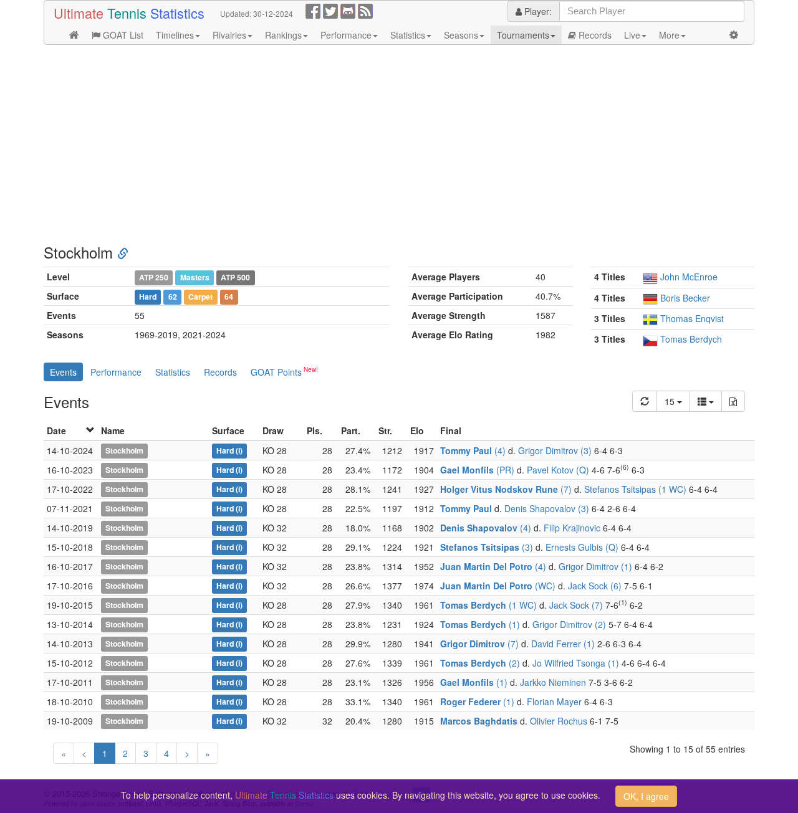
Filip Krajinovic (572, 527)
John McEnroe (689, 276)
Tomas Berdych (691, 339)
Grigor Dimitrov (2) (569, 624)
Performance (346, 35)
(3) (486, 547)
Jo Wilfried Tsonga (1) (575, 663)
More (669, 35)
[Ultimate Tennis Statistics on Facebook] (312, 10)
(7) (506, 489)
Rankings (283, 35)
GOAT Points (276, 372)
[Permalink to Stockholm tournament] (122, 252)
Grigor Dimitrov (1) (595, 566)
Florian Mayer (554, 701)
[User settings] (733, 35)
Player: (537, 11)
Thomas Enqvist (692, 318)
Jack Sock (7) (576, 605)
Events (63, 372)
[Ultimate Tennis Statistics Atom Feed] (365, 10)
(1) (480, 624)
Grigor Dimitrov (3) (555, 450)
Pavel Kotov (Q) (558, 470)
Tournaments (523, 35)
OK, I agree (646, 796)
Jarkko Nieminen (553, 682)
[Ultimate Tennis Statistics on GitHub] (347, 10)
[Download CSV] (733, 401)
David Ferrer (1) (563, 643)
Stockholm (124, 451)
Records (594, 35)
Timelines (175, 35)
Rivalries (229, 35)
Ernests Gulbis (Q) (582, 547)
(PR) (477, 470)
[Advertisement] (399, 144)
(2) (480, 663)
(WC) (497, 585)
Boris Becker (685, 298)
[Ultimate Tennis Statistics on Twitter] (330, 10)
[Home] (74, 35)
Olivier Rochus (558, 721)
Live (632, 35)
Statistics (407, 35)
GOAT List (121, 35)
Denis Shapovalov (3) (546, 508)
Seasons (461, 35)
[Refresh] (644, 401)
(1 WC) (488, 605)
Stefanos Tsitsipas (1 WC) (635, 489)
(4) (473, 450)
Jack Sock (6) (595, 585)
